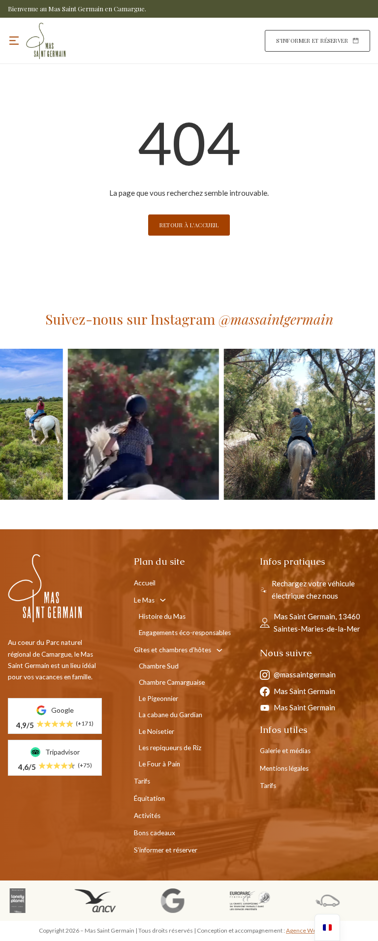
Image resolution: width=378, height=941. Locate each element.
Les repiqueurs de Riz (170, 748)
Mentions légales (284, 768)
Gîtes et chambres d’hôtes (172, 650)
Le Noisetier (156, 731)
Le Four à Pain (159, 764)
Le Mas (144, 600)
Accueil (145, 583)
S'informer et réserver (312, 40)
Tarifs (142, 781)
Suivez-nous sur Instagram (189, 319)
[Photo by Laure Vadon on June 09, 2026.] (228, 424)
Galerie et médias (285, 751)
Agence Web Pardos (312, 930)
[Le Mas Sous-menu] (162, 600)
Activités (147, 816)
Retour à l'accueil (189, 225)
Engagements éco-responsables (185, 633)
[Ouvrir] (14, 40)
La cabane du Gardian (170, 715)
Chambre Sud (159, 666)
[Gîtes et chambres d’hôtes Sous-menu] (219, 650)
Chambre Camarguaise (172, 682)
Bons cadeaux (154, 833)
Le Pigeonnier (158, 698)
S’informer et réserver (165, 850)
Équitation (149, 798)
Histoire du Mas (162, 616)
